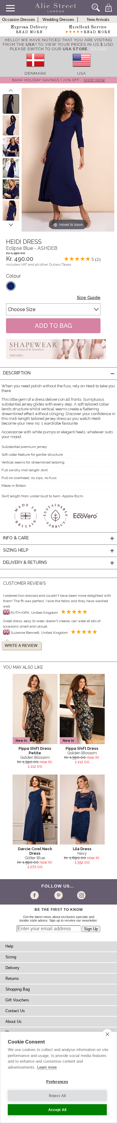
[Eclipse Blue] (11, 286)
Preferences (57, 1082)
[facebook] (35, 895)
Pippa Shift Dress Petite (35, 750)
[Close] (99, 49)
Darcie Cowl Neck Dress (35, 851)
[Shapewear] (56, 361)
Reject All (57, 1096)
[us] (81, 69)
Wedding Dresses (58, 19)
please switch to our (48, 49)
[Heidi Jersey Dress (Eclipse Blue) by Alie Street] (11, 104)
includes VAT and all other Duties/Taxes (38, 264)
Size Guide (88, 297)
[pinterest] (58, 895)
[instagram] (80, 895)
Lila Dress (82, 849)
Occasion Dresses (18, 19)
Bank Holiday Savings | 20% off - (58, 80)
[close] (107, 1034)
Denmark (35, 73)
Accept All (57, 1110)
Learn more (47, 1067)
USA (81, 73)
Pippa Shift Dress (82, 748)
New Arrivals (98, 19)
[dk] (35, 69)
